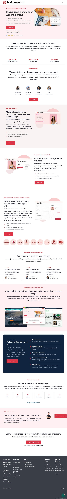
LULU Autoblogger (7, 481)
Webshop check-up (49, 470)
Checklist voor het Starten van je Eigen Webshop (17, 471)
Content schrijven (49, 468)
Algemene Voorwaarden (29, 466)
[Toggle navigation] (62, 2)
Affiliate (15, 477)
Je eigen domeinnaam (16, 466)
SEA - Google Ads (7, 474)
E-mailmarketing (6, 476)
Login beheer (58, 474)
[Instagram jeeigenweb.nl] (63, 489)
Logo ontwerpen (48, 466)
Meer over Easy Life (12, 361)
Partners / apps (17, 475)
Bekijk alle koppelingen (33, 402)
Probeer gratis (11, 27)
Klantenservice (27, 462)
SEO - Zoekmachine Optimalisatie (6, 470)
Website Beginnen (7, 464)
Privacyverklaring (28, 464)
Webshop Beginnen (7, 462)
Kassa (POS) (6, 466)
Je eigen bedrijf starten (17, 463)
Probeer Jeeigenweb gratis (33, 442)
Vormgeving (47, 464)
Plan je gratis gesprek (60, 415)
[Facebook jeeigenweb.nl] (61, 489)
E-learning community (5, 478)
